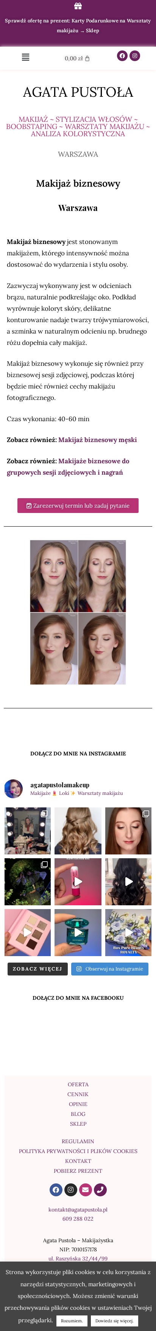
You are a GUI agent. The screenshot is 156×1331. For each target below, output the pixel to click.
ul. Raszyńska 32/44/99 (78, 1258)
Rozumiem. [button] (72, 1320)
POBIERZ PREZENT (78, 1170)
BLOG (78, 1114)
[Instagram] (134, 55)
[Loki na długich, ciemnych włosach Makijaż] (128, 881)
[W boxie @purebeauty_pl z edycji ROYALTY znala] (78, 932)
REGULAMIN (78, 1141)
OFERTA (78, 1084)
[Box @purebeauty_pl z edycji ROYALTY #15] (128, 932)
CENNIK (78, 1094)
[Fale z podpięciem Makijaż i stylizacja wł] (78, 830)
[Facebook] (122, 55)
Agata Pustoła (78, 92)
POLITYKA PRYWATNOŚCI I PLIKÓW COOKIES (78, 1151)
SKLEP (78, 1123)
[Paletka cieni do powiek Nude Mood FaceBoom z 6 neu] (27, 932)
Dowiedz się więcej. (114, 1320)
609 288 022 (78, 1218)
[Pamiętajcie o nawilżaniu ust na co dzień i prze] (78, 881)
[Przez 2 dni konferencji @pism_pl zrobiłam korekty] (27, 830)
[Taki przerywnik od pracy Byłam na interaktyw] (27, 881)
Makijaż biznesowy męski (97, 440)
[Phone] (100, 1189)
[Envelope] (85, 1189)
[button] (25, 57)
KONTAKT (78, 1161)
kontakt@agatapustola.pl (78, 1209)
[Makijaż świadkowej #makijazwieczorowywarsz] (128, 830)
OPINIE (78, 1104)
